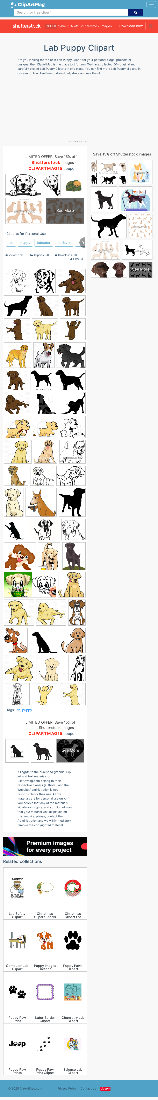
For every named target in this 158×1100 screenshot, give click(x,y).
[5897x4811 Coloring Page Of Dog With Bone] (71, 477)
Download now (131, 26)
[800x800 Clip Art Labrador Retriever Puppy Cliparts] (17, 453)
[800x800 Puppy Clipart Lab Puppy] (19, 670)
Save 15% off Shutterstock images (122, 154)
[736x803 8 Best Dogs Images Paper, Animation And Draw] (17, 357)
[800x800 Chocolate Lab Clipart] (71, 283)
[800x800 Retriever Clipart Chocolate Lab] (46, 308)
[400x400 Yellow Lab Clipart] (72, 696)
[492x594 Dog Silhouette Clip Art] (72, 504)
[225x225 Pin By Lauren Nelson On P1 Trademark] (44, 642)
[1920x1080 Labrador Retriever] (30, 586)
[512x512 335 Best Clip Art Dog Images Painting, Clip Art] (72, 331)
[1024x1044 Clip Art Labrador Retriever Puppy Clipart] (18, 283)
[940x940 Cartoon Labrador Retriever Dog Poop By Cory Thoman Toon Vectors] (45, 429)
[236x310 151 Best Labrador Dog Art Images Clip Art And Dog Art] (44, 283)
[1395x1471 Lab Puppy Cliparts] (41, 382)
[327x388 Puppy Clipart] (73, 642)
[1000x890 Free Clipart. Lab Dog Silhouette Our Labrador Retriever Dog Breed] (18, 308)
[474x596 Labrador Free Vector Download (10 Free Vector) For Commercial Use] (15, 642)
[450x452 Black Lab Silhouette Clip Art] (72, 404)
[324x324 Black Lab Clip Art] (71, 357)
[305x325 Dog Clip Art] (41, 504)
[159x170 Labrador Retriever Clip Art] (71, 586)
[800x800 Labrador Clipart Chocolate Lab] (51, 614)
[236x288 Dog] (14, 531)
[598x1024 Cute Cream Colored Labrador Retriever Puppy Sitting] (13, 504)
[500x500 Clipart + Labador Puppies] (42, 477)
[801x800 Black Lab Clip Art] (45, 405)
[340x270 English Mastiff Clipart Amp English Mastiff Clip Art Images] (43, 531)
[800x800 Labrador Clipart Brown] (17, 331)
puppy (25, 243)
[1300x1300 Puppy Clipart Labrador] (51, 670)
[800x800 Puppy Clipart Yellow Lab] (17, 405)
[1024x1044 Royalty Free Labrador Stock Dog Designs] (16, 696)
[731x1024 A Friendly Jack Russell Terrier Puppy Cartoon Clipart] (44, 357)
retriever (64, 243)
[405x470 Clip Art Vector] (45, 453)
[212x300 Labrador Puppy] (49, 558)
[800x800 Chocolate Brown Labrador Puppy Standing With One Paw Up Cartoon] (16, 382)
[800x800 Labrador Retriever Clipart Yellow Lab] (19, 614)
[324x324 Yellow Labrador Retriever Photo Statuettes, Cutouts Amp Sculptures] (45, 696)
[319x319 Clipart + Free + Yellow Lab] (16, 477)
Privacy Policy (67, 1088)
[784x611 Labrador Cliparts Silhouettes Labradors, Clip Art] (70, 381)
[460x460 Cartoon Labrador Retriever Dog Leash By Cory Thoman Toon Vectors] (17, 429)
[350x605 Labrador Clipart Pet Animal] (77, 614)
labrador (43, 243)
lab (11, 243)
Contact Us (88, 1088)
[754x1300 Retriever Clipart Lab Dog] (77, 669)
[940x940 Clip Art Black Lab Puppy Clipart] (72, 428)
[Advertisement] (80, 109)
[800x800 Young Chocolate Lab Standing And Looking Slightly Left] (73, 308)
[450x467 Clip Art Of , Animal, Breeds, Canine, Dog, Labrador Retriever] (72, 453)
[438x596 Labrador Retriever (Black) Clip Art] (74, 558)
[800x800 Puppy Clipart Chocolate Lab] (45, 331)
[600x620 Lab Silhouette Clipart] (73, 531)
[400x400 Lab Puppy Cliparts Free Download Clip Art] (20, 558)
